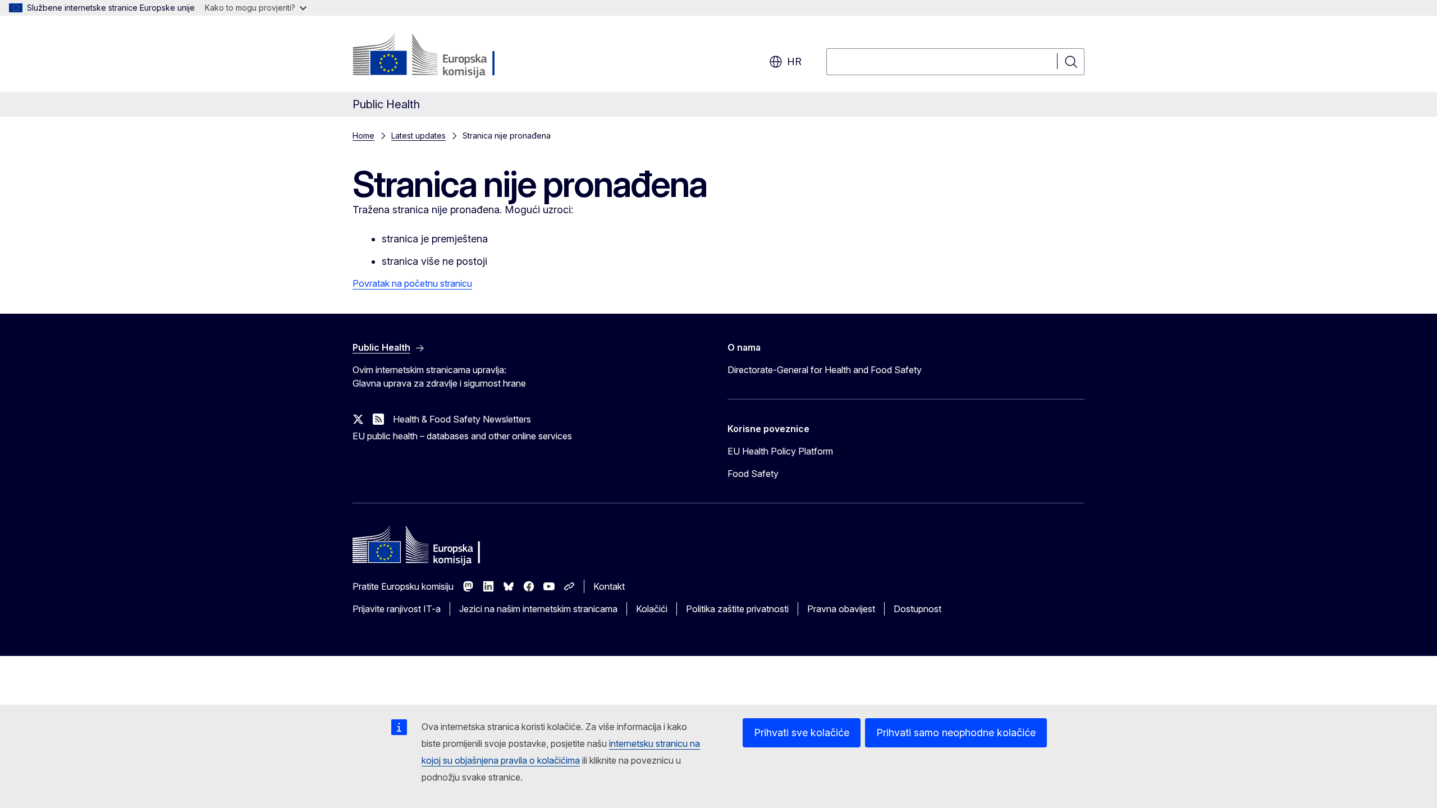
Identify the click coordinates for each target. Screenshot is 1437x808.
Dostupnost (917, 608)
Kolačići (651, 608)
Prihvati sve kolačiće (801, 732)
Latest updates (418, 135)
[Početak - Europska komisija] (443, 56)
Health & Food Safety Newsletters (462, 419)
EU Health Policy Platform (780, 451)
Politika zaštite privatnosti (737, 608)
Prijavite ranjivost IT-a (397, 608)
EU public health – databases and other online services (462, 436)
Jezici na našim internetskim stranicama (538, 608)
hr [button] (794, 61)
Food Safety (753, 473)
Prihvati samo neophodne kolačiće (956, 732)
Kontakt (609, 586)
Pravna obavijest (841, 608)
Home (363, 135)
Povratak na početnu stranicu (412, 283)
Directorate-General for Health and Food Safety (824, 369)
